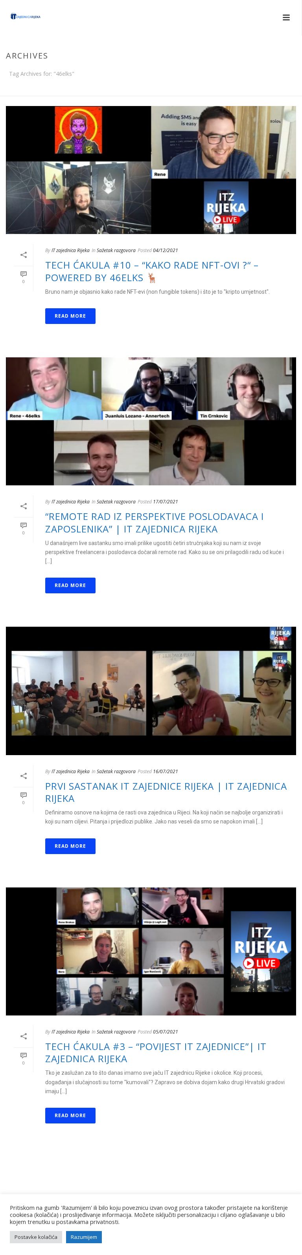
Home (279, 88)
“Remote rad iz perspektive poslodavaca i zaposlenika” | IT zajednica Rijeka (154, 522)
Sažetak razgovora (116, 250)
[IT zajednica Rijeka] (17, 17)
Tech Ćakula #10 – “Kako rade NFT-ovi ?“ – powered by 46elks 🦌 (152, 271)
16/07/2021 (165, 771)
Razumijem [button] (84, 1236)
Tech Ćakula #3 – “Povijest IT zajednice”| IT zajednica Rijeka (156, 1052)
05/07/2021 (165, 1031)
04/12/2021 (165, 250)
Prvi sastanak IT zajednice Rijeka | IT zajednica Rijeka (166, 792)
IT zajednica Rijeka (71, 250)
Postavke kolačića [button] (36, 1236)
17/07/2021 (165, 501)
